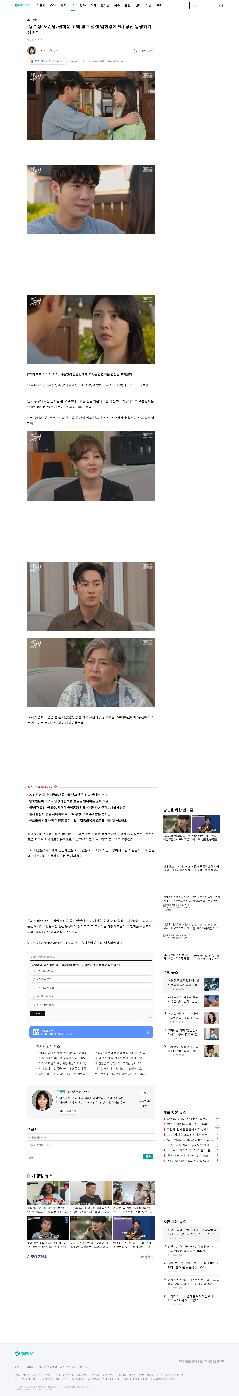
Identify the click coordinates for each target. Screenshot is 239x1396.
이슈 (117, 5)
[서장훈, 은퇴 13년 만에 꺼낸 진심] (91, 1197)
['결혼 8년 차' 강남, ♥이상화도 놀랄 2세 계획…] (191, 1250)
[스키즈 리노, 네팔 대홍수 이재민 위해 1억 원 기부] (191, 1300)
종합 (127, 5)
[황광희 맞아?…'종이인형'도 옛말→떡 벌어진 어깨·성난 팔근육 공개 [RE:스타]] (191, 1234)
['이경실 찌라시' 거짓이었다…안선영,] (191, 1018)
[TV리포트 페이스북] (197, 1362)
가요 (63, 5)
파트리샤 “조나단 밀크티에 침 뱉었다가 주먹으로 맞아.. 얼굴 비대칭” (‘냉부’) (95, 1098)
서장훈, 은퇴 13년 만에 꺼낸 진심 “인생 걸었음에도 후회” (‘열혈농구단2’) (93, 1102)
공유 (149, 50)
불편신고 (83, 1367)
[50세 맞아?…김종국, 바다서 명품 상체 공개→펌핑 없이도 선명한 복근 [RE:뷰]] (191, 1001)
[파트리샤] (48, 1197)
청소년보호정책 (68, 1367)
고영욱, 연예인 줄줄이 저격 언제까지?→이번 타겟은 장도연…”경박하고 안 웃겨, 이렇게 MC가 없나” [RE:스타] (190, 1129)
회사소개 (19, 1367)
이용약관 (31, 1367)
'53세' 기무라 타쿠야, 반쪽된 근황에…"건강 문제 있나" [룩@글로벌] (119, 1059)
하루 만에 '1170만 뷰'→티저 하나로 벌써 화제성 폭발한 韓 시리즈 (62, 1059)
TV (73, 5)
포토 (159, 5)
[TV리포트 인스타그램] (185, 1362)
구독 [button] (55, 50)
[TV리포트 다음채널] (201, 1362)
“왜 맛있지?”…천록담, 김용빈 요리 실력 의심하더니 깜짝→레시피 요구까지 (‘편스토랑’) (190, 1139)
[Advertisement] (91, 152)
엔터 (138, 5)
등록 (148, 1156)
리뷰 (148, 5)
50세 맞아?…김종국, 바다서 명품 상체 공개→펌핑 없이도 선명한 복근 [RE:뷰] (62, 1069)
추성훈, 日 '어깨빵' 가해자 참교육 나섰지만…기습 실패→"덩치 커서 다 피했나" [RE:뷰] (119, 1053)
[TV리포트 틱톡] (189, 1362)
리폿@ (41, 5)
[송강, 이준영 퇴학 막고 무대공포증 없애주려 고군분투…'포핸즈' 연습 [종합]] (91, 1232)
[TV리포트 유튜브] (180, 1362)
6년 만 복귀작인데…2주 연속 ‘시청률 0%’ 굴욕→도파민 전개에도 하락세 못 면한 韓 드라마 (190, 1160)
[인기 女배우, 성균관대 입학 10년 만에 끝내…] (191, 1051)
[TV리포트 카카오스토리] (214, 1362)
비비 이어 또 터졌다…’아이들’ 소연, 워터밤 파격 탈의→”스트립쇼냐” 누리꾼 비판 (190, 1150)
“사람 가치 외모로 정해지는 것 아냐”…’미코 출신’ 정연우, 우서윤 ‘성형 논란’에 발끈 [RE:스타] (190, 1134)
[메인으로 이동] (22, 6)
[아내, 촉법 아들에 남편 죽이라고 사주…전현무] (48, 1232)
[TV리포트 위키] (206, 1362)
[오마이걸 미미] (191, 1034)
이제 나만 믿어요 (45, 971)
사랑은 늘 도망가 (45, 979)
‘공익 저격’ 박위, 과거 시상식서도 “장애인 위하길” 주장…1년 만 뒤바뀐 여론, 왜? (190, 1155)
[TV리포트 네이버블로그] (222, 1362)
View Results (147, 1017)
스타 (53, 5)
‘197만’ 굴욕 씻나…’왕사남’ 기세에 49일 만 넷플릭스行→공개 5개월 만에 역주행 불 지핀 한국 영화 (190, 1145)
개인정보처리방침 (48, 1367)
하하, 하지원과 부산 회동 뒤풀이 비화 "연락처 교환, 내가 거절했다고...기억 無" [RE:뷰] (62, 1064)
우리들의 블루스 (45, 996)
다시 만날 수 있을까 (46, 987)
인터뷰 (105, 5)
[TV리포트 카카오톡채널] (218, 1362)
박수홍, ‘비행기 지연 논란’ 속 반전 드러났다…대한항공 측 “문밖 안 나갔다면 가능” (190, 1118)
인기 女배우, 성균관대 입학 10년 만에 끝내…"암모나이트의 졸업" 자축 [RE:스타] (117, 1074)
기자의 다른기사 (68, 1111)
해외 (93, 5)
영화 (83, 5)
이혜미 (41, 50)
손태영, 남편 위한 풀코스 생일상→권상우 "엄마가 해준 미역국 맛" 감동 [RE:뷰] (61, 1053)
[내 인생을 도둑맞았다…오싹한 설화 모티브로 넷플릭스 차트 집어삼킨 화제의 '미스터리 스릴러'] (191, 984)
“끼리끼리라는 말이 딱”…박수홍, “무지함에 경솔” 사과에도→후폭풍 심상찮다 (190, 1124)
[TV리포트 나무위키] (210, 1362)
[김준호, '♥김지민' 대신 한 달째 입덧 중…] (134, 1197)
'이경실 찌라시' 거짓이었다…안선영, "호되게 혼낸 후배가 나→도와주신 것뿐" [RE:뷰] (119, 1069)
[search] (221, 5)
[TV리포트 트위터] (193, 1362)
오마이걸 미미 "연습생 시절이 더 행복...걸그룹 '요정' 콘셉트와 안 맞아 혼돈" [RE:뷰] (61, 1074)
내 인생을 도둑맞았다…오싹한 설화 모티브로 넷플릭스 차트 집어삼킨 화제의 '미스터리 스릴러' (119, 1064)
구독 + (144, 1092)
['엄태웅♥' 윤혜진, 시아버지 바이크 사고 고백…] (191, 1284)
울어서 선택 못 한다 (46, 1005)
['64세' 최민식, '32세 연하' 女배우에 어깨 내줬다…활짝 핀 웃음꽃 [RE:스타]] (191, 1267)
